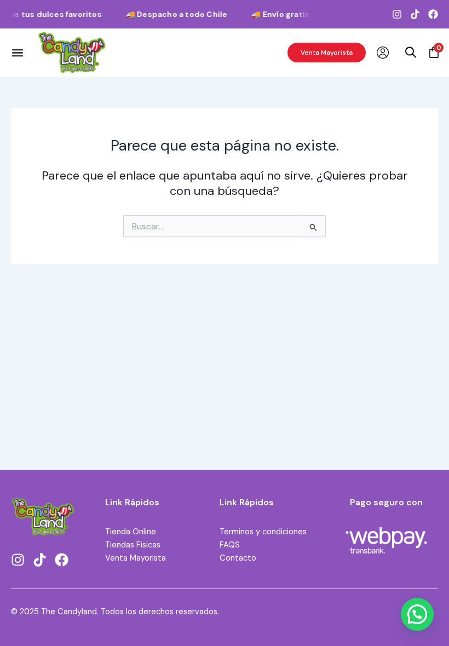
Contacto (238, 558)
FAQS (230, 545)
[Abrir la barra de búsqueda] (410, 52)
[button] (17, 52)
